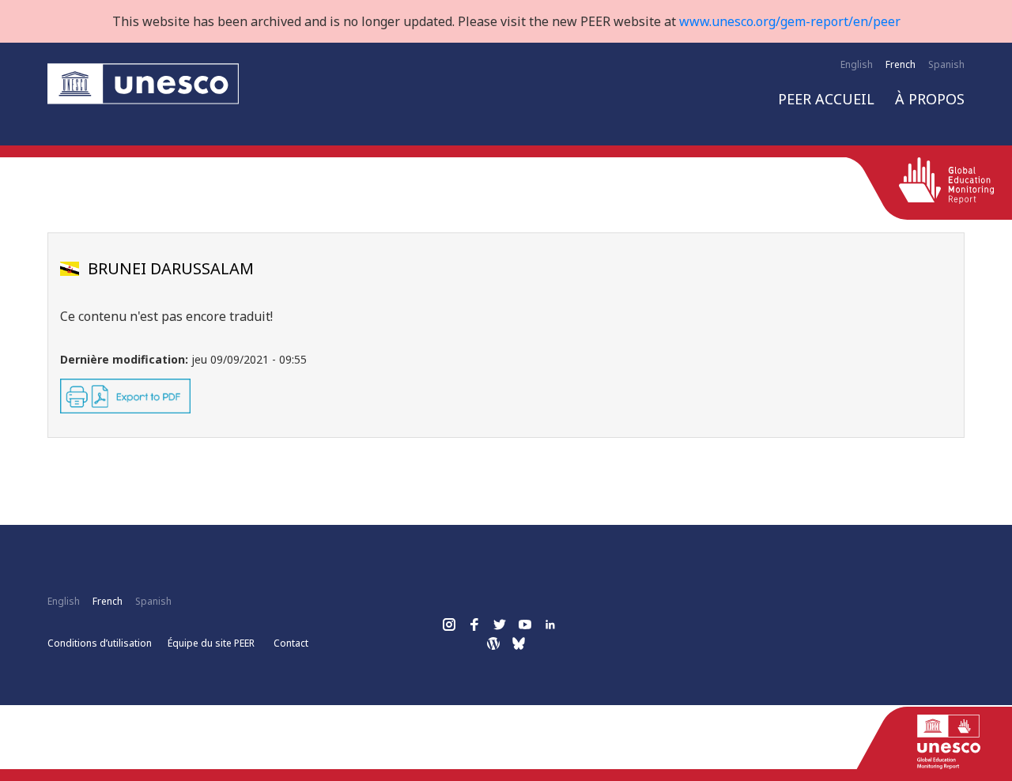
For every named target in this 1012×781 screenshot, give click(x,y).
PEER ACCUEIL (826, 98)
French (901, 64)
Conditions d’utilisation (99, 643)
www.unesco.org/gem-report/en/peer (790, 21)
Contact (291, 643)
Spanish (946, 64)
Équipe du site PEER (211, 643)
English (856, 64)
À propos (930, 98)
